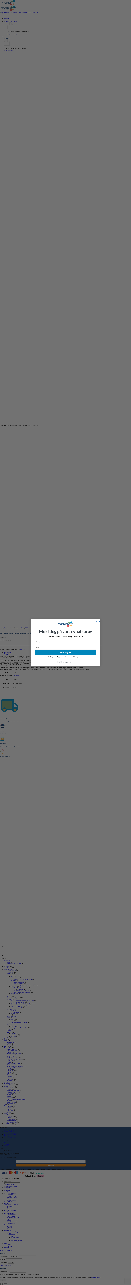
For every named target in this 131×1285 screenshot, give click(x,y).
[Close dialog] (98, 621)
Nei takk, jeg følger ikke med (65, 662)
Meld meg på (65, 653)
